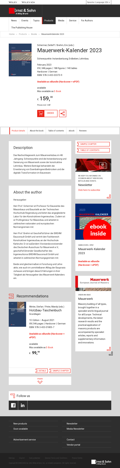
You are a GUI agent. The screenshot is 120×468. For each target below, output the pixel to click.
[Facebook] (13, 405)
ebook (71, 131)
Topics (36, 20)
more (40, 378)
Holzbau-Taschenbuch (45, 311)
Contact (71, 439)
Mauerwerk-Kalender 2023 (52, 34)
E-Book (57, 91)
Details (42, 371)
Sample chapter (61, 371)
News (14, 20)
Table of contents (56, 131)
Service (72, 20)
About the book (36, 131)
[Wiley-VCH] (28, 2)
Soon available (20, 429)
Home (12, 34)
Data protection (34, 458)
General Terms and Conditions (56, 458)
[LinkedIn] (22, 405)
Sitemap (12, 458)
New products (20, 423)
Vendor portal (73, 445)
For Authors (87, 20)
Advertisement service (24, 439)
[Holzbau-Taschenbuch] (17, 314)
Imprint (22, 458)
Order (50, 113)
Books (34, 34)
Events (25, 20)
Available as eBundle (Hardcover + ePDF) (58, 81)
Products (48, 20)
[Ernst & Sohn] (25, 11)
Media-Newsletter (75, 429)
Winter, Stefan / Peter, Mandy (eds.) (46, 306)
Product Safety (77, 458)
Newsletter (72, 423)
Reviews (83, 131)
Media (61, 20)
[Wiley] (13, 2)
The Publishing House (21, 27)
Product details (18, 131)
